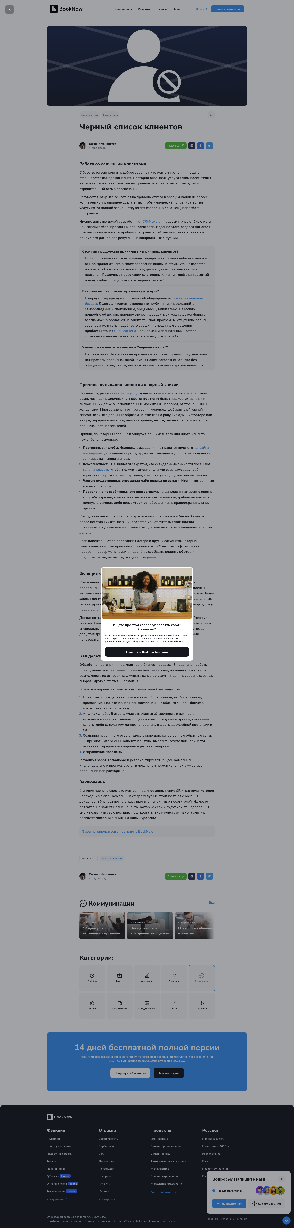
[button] (9, 9)
